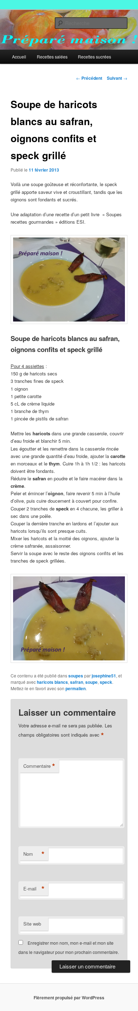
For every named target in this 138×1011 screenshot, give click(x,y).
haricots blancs (52, 682)
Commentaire (39, 766)
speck (106, 682)
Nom (34, 854)
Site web (32, 923)
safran (76, 682)
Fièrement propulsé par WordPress (69, 997)
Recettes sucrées (94, 57)
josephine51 (104, 675)
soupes (75, 675)
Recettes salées (52, 57)
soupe (91, 682)
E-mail (34, 888)
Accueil (19, 57)
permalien (75, 688)
